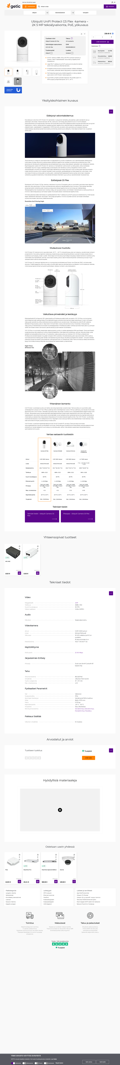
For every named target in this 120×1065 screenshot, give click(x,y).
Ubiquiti (34, 12)
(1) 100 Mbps (79, 652)
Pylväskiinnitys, (80, 711)
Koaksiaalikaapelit (49, 902)
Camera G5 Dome (70, 451)
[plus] (111, 37)
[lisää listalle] (84, 34)
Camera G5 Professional (84, 451)
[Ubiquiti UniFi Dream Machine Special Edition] (50, 859)
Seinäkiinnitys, (80, 709)
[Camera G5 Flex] (44, 444)
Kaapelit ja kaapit (11, 904)
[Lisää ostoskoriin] (19, 573)
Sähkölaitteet (9, 895)
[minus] (93, 37)
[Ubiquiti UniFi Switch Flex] (13, 859)
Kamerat (68, 53)
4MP (76, 603)
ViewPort (46, 897)
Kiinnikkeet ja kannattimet (13, 897)
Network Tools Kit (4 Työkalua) (85, 904)
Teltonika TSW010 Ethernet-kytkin (86, 899)
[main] (14, 6)
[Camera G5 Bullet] (58, 444)
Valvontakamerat (60, 12)
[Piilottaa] (111, 112)
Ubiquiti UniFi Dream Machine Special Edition (49, 869)
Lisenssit (8, 899)
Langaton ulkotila (11, 893)
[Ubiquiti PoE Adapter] (31, 551)
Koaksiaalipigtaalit (49, 899)
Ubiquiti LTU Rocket (82, 895)
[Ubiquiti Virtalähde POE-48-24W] (13, 551)
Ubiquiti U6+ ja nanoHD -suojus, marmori (88, 897)
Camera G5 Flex (44, 451)
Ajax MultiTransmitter (83, 893)
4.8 (44, 866)
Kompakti (85, 12)
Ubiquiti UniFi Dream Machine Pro (30, 869)
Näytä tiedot (59, 1063)
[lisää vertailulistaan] (81, 34)
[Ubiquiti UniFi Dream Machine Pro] (31, 859)
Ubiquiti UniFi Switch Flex (11, 869)
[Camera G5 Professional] (83, 444)
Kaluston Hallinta (11, 902)
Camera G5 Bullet (57, 451)
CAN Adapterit (48, 904)
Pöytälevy (88, 711)
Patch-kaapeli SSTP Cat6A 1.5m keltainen (88, 902)
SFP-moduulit (48, 893)
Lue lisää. (54, 1059)
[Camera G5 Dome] (70, 444)
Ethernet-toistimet (49, 895)
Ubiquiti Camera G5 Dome (66, 869)
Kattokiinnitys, (89, 709)
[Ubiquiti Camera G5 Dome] (68, 859)
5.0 (7, 557)
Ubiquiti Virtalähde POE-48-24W (12, 560)
